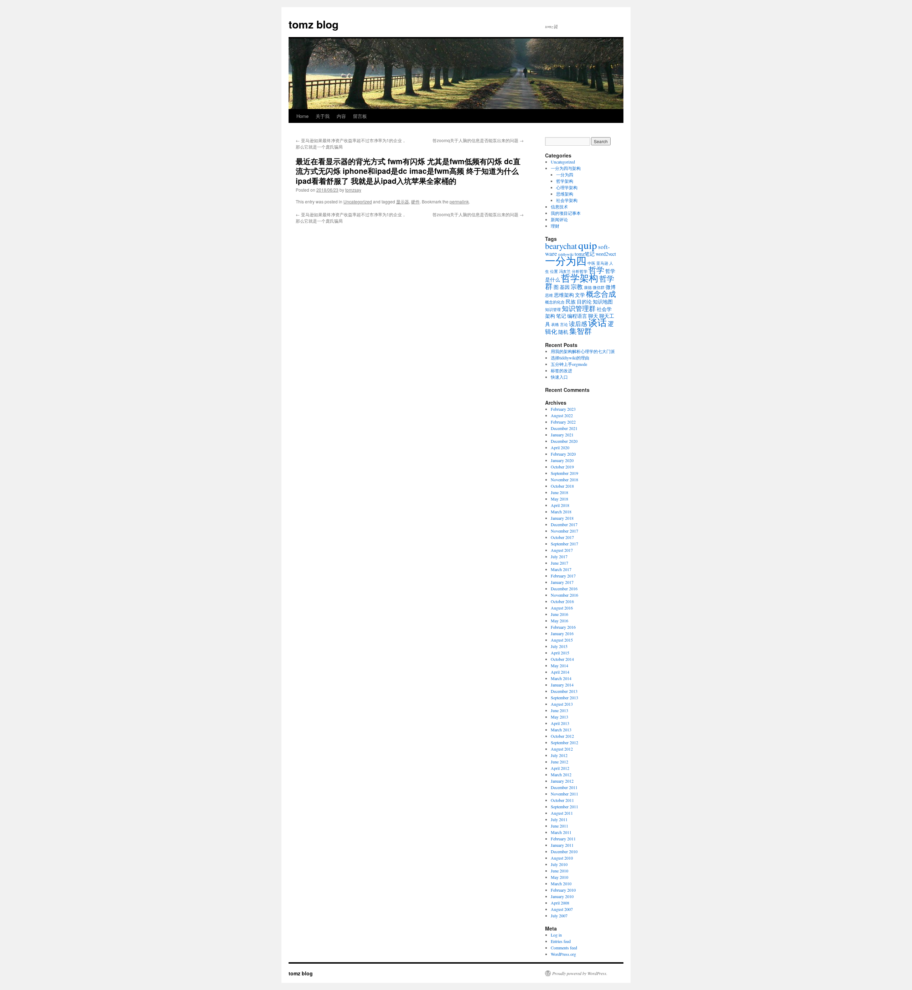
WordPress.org (563, 954)
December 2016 (564, 588)
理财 (555, 226)
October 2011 (562, 800)
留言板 (360, 116)
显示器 (402, 201)
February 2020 (563, 454)
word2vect (606, 253)
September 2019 (564, 473)
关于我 (323, 116)
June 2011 (559, 826)
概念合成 (601, 294)
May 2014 (559, 665)
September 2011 (564, 806)
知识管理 (553, 309)
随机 (563, 331)
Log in (556, 935)
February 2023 (563, 409)
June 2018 (559, 492)
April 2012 (560, 768)
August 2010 (562, 858)
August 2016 (562, 608)
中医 (591, 263)
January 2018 (562, 518)
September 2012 (564, 742)
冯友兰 (565, 271)
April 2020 (560, 447)
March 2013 (561, 729)
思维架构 (564, 194)
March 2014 (561, 678)
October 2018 (562, 486)
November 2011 (564, 794)
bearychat (561, 246)
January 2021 (562, 434)
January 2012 (562, 781)
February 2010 (563, 890)
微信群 (599, 287)
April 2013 (560, 723)
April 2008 (560, 903)
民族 (571, 301)
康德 (588, 287)
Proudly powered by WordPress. (579, 973)
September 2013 (564, 697)
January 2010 (562, 896)
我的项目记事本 (566, 213)
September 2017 (564, 543)
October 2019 (562, 467)
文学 (580, 294)
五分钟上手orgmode (569, 364)
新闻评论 (559, 219)
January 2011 (562, 845)
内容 (341, 116)
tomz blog (313, 24)
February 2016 (563, 627)
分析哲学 (579, 271)
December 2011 (564, 787)
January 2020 (562, 460)
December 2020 (564, 441)
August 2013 (562, 704)
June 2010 (559, 871)
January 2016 (562, 633)
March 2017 (561, 569)
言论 (564, 324)
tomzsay (353, 190)
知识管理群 (579, 308)
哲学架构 (564, 181)
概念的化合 (555, 302)
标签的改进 (561, 370)
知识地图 (603, 301)
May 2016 (559, 620)
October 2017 (562, 537)
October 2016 (562, 601)
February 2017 (563, 576)
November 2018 (564, 479)
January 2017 (562, 582)
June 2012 (559, 761)
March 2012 (561, 774)
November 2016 (564, 595)
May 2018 (559, 499)
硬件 (415, 201)
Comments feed (564, 947)
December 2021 (564, 428)
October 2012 (562, 736)
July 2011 (559, 819)
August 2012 (562, 749)
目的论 (584, 301)
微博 (611, 287)
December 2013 (564, 691)
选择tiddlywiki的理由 (570, 358)
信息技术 (559, 206)
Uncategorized (357, 201)
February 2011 (563, 838)
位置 (554, 271)
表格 (555, 324)
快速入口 (559, 377)
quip (587, 245)
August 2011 (562, 813)
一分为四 (564, 174)
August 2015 (562, 640)
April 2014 (560, 672)
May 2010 (559, 877)
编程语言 (577, 315)
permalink (459, 201)
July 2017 (559, 556)
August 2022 (562, 415)
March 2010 (561, 883)
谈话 (597, 322)
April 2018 (560, 505)
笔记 (561, 315)
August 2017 (562, 550)
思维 (549, 295)
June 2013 (559, 710)
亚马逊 (602, 263)
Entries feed (561, 941)
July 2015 (559, 646)
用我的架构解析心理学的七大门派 (583, 351)
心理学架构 (566, 187)
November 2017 (564, 531)
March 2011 (561, 832)
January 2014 (562, 685)
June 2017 (559, 563)
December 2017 (564, 524)
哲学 (596, 269)
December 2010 (564, 851)
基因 (565, 287)
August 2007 (562, 909)
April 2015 (560, 652)
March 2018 (561, 511)
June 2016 (559, 614)
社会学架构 (566, 200)
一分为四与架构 (566, 168)
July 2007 (559, 915)
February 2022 (563, 422)
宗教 (577, 287)
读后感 (578, 324)
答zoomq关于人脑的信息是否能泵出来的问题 (478, 140)
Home (302, 116)
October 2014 (562, 659)
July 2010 (559, 864)
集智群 (580, 331)
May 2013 (559, 717)
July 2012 (559, 755)
